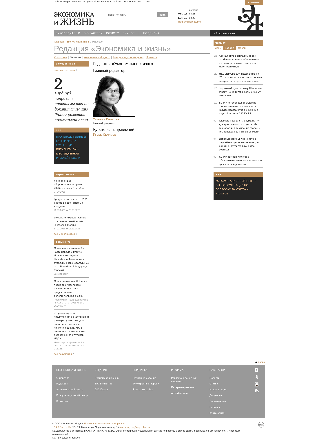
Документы (63, 241)
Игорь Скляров (104, 134)
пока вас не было (64, 70)
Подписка (151, 33)
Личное (129, 33)
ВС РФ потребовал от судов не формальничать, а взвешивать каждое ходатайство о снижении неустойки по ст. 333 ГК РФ (238, 108)
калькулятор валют (189, 21)
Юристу (112, 33)
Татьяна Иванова (106, 119)
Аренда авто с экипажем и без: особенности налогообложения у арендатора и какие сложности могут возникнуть (239, 61)
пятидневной (66, 149)
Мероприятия (65, 174)
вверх (261, 361)
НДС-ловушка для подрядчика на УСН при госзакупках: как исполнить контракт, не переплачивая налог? (241, 77)
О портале (60, 57)
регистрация (228, 33)
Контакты (151, 57)
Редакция (75, 57)
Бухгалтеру (93, 33)
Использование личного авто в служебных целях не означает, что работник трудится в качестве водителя (239, 144)
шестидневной (67, 153)
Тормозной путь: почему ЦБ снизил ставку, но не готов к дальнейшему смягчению (240, 92)
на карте (125, 427)
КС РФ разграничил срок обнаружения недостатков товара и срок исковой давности (240, 160)
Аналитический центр (97, 57)
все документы (63, 353)
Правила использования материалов (104, 423)
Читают (220, 42)
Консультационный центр (128, 57)
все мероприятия (64, 233)
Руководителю (68, 33)
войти (217, 33)
